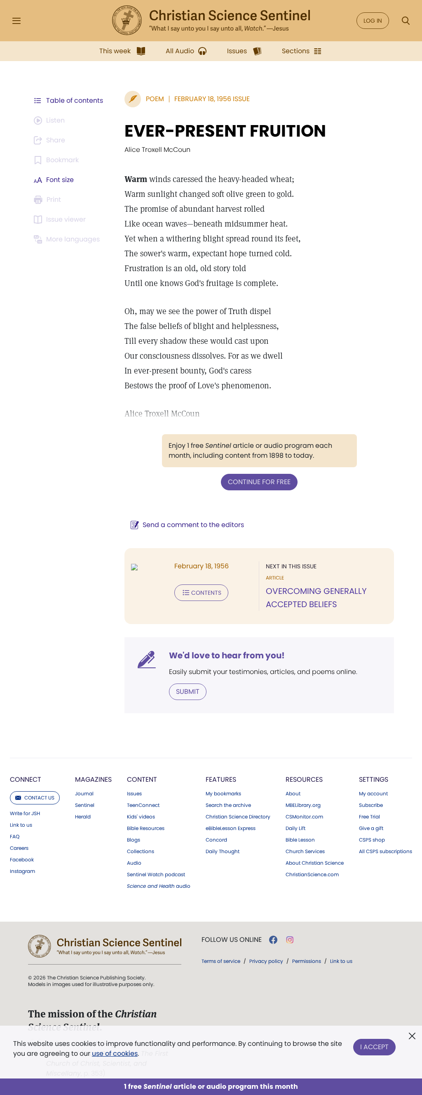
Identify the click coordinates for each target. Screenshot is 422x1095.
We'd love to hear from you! (227, 655)
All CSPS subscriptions (385, 851)
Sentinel (84, 805)
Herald (83, 816)
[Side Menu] (16, 21)
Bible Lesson (300, 839)
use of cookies (115, 1053)
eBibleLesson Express (231, 828)
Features (221, 779)
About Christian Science (315, 863)
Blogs (133, 839)
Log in (372, 21)
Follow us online (232, 940)
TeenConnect (143, 805)
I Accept (374, 1047)
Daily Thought (222, 851)
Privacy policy (266, 961)
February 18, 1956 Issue (212, 99)
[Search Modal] (405, 21)
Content (142, 779)
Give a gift (371, 828)
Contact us (39, 797)
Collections (140, 851)
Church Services (305, 851)
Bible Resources (145, 828)
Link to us (21, 825)
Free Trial (369, 816)
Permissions (306, 961)
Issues (134, 793)
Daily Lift (295, 828)
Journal (84, 793)
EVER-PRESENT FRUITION (225, 131)
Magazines (93, 779)
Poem (155, 99)
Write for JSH (25, 813)
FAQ (14, 836)
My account (373, 793)
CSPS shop (372, 839)
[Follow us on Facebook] (273, 940)
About (293, 793)
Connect (25, 779)
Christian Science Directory (238, 816)
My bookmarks (223, 793)
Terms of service (221, 961)
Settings (373, 779)
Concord (216, 839)
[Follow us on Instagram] (290, 940)
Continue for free (259, 482)
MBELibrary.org (303, 805)
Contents (206, 593)
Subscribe (371, 805)
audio (158, 886)
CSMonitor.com (304, 816)
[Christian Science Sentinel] (211, 20)
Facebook (22, 859)
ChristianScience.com (312, 874)
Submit (187, 691)
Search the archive (228, 805)
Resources (304, 779)
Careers (19, 848)
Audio (134, 863)
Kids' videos (141, 816)
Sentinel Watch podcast (156, 874)
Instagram (22, 871)
